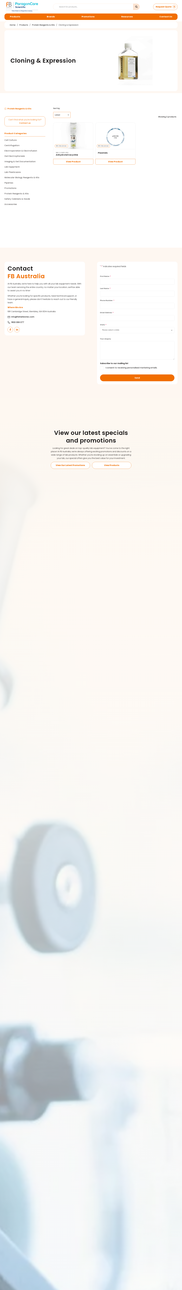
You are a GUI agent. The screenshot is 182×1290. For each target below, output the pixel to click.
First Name (105, 276)
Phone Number (107, 300)
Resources (127, 16)
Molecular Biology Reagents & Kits (21, 177)
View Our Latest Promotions (70, 465)
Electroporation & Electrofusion (20, 150)
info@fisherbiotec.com (22, 316)
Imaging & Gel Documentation (20, 161)
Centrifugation (11, 145)
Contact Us (165, 16)
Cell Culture (10, 140)
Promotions (88, 16)
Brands (51, 16)
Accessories (10, 204)
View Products (111, 465)
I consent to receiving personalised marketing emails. (131, 367)
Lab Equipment (12, 166)
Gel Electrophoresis (14, 156)
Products (15, 16)
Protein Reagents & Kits (19, 108)
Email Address (107, 313)
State (103, 325)
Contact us (25, 123)
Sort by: (56, 108)
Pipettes (8, 182)
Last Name (105, 288)
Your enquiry (105, 339)
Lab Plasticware (12, 172)
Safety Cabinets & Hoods (17, 198)
